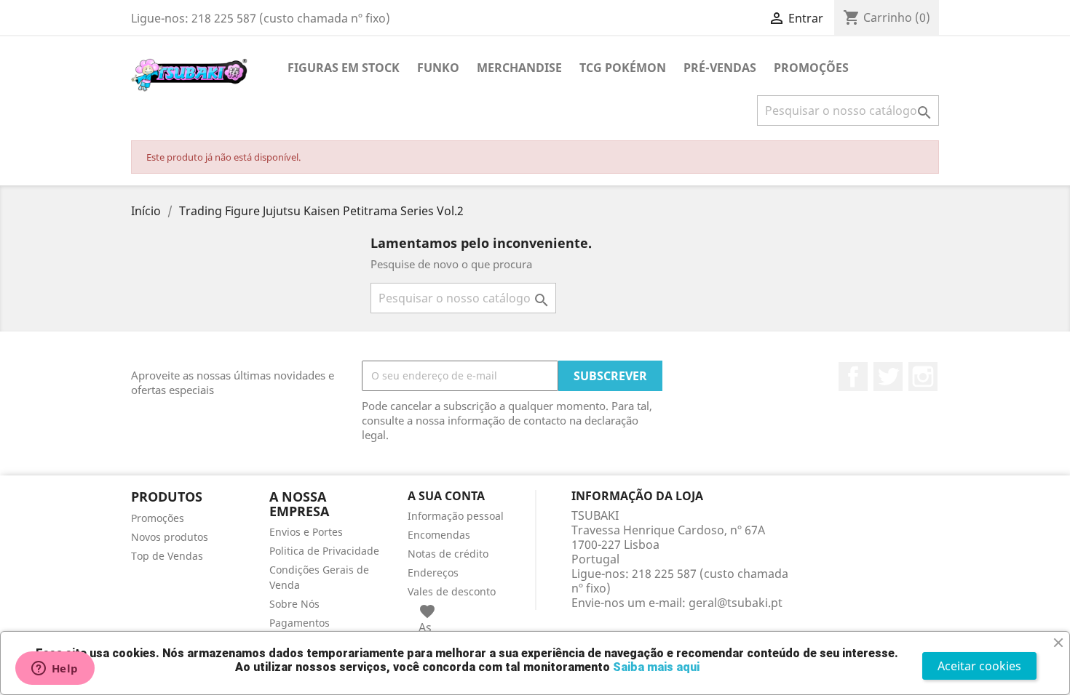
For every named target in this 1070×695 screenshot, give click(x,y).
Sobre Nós (294, 604)
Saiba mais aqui (656, 667)
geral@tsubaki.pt (735, 603)
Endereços (433, 572)
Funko (438, 68)
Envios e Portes (306, 532)
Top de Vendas (167, 556)
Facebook (853, 376)
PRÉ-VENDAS (719, 68)
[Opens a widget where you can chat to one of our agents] (55, 669)
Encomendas (439, 535)
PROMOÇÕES (811, 68)
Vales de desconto (452, 591)
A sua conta (446, 496)
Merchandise (519, 68)
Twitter (888, 376)
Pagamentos (299, 623)
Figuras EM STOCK (344, 68)
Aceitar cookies (979, 666)
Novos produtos (169, 537)
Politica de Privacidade (324, 551)
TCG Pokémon (622, 68)
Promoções (157, 518)
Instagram (923, 376)
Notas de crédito (448, 554)
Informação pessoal (456, 516)
